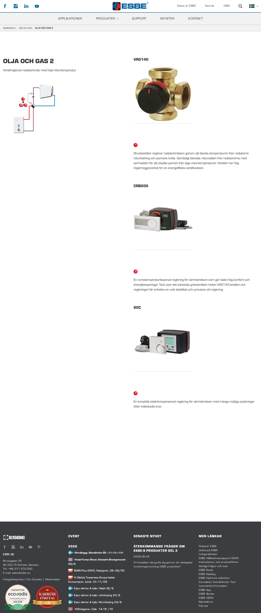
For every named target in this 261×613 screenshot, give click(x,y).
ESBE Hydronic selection (214, 578)
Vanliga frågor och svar (213, 566)
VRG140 (141, 60)
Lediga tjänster (208, 554)
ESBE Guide (206, 570)
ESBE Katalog (207, 574)
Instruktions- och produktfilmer (219, 562)
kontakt (195, 18)
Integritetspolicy (13, 579)
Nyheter (167, 18)
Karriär (209, 6)
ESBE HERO (206, 598)
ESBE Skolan (207, 594)
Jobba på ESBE (208, 550)
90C (137, 308)
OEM (227, 6)
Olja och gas (25, 28)
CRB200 (141, 186)
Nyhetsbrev (206, 602)
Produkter (105, 18)
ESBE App (205, 590)
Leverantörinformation (213, 586)
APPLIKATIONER (70, 18)
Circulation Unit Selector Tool (217, 582)
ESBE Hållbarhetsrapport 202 (218, 558)
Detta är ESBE (186, 6)
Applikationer (9, 28)
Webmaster (52, 579)
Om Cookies (34, 579)
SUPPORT (139, 18)
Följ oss (203, 606)
